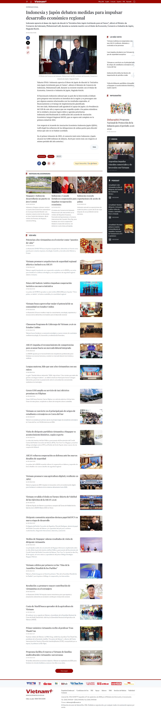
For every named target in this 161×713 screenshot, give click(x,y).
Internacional (32, 7)
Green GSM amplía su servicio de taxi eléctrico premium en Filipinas (47, 392)
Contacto (64, 693)
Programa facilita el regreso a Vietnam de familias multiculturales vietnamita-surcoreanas (49, 653)
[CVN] (90, 684)
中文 (124, 1)
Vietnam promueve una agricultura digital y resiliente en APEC (52, 477)
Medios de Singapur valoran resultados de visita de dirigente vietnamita (49, 540)
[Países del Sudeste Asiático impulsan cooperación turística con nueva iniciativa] (91, 288)
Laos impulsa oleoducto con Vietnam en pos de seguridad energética (120, 53)
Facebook (28, 38)
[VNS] (76, 684)
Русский (128, 1)
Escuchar (115, 197)
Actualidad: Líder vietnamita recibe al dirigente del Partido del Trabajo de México (115, 189)
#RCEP (59, 156)
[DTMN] (103, 684)
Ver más (32, 235)
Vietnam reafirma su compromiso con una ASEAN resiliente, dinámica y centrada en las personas (119, 43)
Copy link (28, 52)
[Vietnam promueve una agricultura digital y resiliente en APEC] (91, 482)
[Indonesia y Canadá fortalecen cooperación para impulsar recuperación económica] (64, 185)
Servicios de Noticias (120, 690)
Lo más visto (116, 37)
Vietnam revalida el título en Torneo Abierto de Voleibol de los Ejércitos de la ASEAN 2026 (51, 498)
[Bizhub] (64, 684)
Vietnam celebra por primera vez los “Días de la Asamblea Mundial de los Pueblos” (47, 566)
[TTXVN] (31, 684)
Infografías (115, 95)
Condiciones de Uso (82, 690)
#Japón (51, 156)
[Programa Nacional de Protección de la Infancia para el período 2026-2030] (121, 107)
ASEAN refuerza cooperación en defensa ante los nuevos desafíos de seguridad (51, 457)
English (107, 1)
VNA (110, 690)
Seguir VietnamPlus (81, 163)
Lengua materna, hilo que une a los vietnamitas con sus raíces (51, 368)
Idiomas (104, 690)
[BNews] (56, 684)
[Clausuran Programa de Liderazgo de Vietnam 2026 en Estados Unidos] (91, 330)
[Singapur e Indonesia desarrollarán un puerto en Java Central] (38, 185)
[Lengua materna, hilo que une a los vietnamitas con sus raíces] (91, 372)
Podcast (115, 180)
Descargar (64, 671)
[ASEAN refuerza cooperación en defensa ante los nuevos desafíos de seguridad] (91, 461)
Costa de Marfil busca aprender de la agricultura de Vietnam (49, 608)
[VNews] (39, 684)
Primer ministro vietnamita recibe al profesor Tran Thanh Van (49, 629)
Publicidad (131, 690)
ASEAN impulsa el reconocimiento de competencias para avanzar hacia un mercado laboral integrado (50, 346)
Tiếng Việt (101, 1)
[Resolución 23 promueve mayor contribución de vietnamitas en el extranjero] (91, 591)
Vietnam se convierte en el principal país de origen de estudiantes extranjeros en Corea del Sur (50, 412)
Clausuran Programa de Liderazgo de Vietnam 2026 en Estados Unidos (51, 326)
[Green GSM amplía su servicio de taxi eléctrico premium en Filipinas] (91, 396)
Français (113, 1)
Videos (114, 139)
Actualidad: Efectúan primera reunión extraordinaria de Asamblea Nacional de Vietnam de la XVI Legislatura (115, 230)
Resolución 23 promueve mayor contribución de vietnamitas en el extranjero (48, 587)
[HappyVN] (129, 684)
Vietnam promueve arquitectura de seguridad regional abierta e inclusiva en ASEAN (51, 263)
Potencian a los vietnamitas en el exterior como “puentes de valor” (52, 241)
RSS (92, 690)
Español (119, 1)
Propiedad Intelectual (67, 690)
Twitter (28, 43)
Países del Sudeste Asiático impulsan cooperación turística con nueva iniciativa (49, 284)
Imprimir (28, 48)
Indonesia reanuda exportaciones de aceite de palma (89, 198)
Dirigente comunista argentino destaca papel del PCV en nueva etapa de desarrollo (52, 519)
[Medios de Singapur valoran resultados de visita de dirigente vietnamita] (91, 544)
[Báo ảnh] (116, 684)
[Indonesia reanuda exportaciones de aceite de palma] (89, 185)
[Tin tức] (47, 684)
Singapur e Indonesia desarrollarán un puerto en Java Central (38, 198)
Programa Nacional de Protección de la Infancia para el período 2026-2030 (121, 124)
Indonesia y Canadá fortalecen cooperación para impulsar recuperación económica (64, 200)
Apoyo (97, 690)
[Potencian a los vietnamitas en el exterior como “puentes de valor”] (91, 245)
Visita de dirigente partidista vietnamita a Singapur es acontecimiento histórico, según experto (51, 433)
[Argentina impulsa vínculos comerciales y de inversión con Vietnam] (121, 150)
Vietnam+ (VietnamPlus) (41, 1)
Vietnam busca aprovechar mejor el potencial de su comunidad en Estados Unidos (49, 305)
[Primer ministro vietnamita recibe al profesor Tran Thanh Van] (91, 633)
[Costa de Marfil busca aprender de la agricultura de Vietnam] (91, 612)
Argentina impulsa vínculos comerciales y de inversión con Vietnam (120, 164)
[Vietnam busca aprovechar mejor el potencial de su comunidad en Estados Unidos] (91, 309)
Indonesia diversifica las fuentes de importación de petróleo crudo (119, 74)
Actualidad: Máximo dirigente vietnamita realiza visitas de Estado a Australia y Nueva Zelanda (115, 209)
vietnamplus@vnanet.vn (73, 702)
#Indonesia (41, 156)
